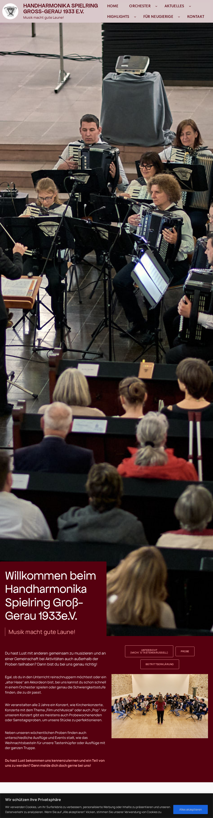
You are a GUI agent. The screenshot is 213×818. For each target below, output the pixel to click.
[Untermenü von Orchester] (156, 6)
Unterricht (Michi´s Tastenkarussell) (149, 651)
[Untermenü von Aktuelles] (190, 6)
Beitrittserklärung (160, 664)
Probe (185, 651)
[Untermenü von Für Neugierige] (179, 17)
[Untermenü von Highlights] (135, 17)
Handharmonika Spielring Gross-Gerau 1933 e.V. (60, 8)
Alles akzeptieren (190, 809)
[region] (106, 805)
